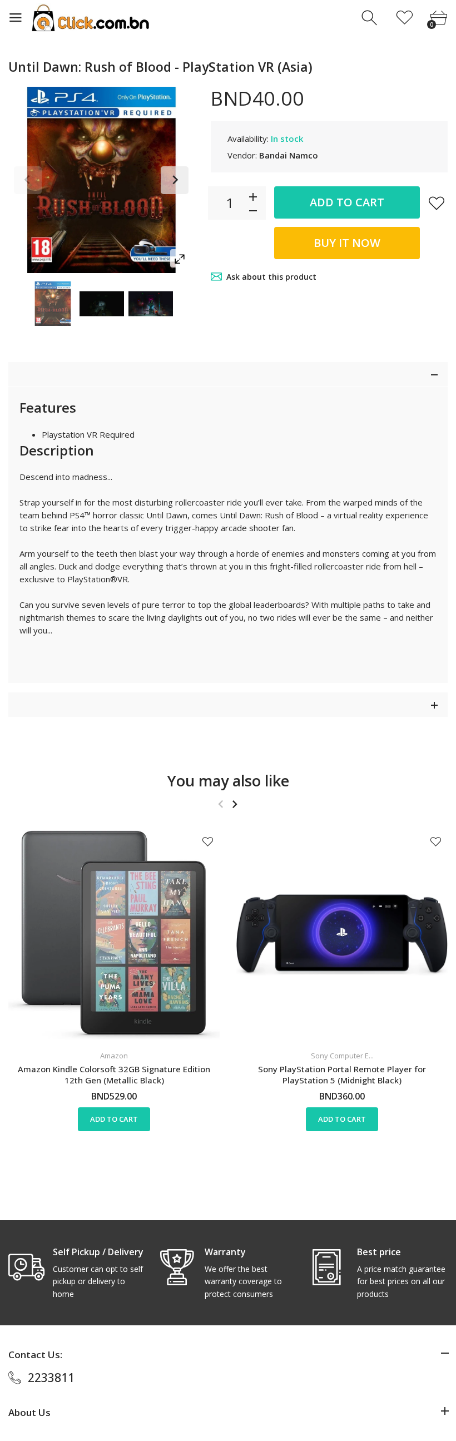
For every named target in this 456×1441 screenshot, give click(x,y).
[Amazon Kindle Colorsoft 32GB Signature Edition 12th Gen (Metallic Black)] (114, 935)
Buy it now (347, 242)
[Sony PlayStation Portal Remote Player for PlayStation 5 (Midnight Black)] (342, 935)
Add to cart (347, 202)
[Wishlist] (405, 18)
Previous (28, 180)
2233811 (51, 1377)
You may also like (228, 780)
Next (175, 180)
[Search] (371, 18)
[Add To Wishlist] (436, 203)
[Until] (52, 303)
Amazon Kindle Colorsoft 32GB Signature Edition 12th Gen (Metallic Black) (114, 1074)
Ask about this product (271, 276)
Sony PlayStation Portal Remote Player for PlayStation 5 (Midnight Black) (342, 1074)
